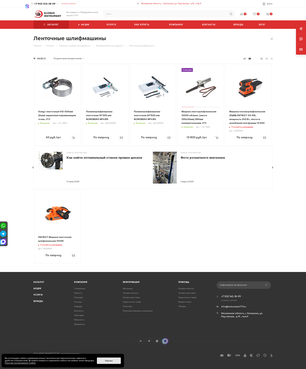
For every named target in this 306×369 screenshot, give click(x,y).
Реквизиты (79, 319)
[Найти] (231, 14)
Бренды (38, 301)
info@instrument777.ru (233, 306)
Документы (79, 324)
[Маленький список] (244, 58)
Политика (127, 306)
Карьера (78, 306)
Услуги (38, 295)
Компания (80, 282)
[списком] (266, 58)
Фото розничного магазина (203, 157)
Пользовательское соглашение (138, 311)
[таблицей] (271, 58)
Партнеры (79, 315)
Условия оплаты (130, 293)
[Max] (27, 6)
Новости (78, 293)
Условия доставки (131, 297)
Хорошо (109, 361)
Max (165, 341)
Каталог (38, 282)
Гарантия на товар (132, 302)
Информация (131, 282)
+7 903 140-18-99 (44, 3)
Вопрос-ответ (185, 302)
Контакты (79, 311)
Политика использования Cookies (20, 363)
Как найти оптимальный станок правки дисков (104, 157)
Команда (78, 297)
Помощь (183, 282)
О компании (79, 288)
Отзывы (78, 302)
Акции (37, 288)
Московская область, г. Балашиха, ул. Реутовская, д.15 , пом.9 (171, 3)
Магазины (128, 288)
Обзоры (182, 306)
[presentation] (33, 167)
